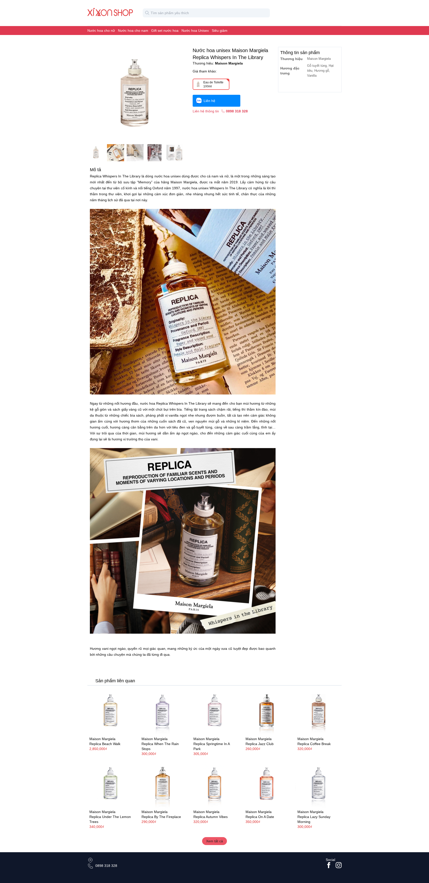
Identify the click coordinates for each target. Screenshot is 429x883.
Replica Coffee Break (314, 744)
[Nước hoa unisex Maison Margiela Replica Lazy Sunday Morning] (318, 784)
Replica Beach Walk (104, 744)
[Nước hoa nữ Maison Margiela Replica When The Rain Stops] (163, 711)
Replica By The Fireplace (161, 817)
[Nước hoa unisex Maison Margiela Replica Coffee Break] (318, 711)
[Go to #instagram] (339, 865)
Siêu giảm (219, 31)
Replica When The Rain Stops (160, 746)
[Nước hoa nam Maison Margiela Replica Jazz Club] (267, 711)
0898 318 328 (106, 866)
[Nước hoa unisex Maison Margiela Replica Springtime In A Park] (214, 711)
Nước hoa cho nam (133, 31)
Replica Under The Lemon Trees (110, 819)
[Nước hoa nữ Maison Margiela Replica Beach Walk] (110, 711)
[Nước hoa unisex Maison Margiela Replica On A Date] (267, 784)
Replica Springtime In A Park (211, 746)
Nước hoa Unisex (195, 31)
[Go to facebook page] (329, 865)
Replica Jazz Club (260, 744)
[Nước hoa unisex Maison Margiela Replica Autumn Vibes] (214, 784)
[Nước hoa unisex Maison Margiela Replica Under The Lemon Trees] (110, 784)
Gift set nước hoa (165, 31)
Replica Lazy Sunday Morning (313, 819)
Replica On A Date (260, 817)
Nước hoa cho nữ (101, 31)
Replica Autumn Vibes (210, 817)
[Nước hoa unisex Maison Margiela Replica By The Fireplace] (163, 784)
